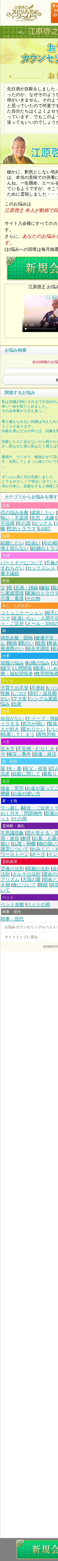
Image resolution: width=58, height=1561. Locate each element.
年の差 (24, 523)
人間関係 (23, 668)
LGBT (45, 528)
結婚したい (12, 543)
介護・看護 (12, 598)
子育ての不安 (15, 688)
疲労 (6, 668)
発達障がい (12, 648)
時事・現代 (12, 918)
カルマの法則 (26, 874)
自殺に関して (26, 773)
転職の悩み (38, 663)
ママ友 (20, 698)
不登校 (38, 688)
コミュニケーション (22, 612)
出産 (17, 704)
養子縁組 (10, 573)
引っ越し (10, 808)
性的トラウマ (22, 528)
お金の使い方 (26, 793)
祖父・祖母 (35, 768)
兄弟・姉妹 (26, 587)
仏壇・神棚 (24, 843)
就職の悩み (12, 663)
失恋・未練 (42, 517)
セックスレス (41, 568)
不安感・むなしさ (36, 748)
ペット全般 (12, 904)
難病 (12, 643)
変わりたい (34, 729)
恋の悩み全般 (15, 512)
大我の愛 (31, 879)
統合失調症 (38, 648)
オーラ (38, 854)
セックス (42, 523)
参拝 (26, 838)
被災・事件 (19, 754)
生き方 (8, 748)
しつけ (19, 693)
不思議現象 (12, 833)
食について (24, 884)
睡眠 (43, 884)
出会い (34, 543)
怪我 (41, 643)
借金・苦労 (12, 788)
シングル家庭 (43, 698)
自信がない (12, 718)
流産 (5, 773)
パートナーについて (22, 562)
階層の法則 (38, 868)
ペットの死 (38, 904)
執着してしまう (18, 734)
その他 (33, 598)
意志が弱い (34, 723)
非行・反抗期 (43, 693)
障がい (27, 643)
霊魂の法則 (12, 868)
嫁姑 (45, 587)
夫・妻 (15, 768)
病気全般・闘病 (17, 637)
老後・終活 (45, 754)
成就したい (43, 512)
